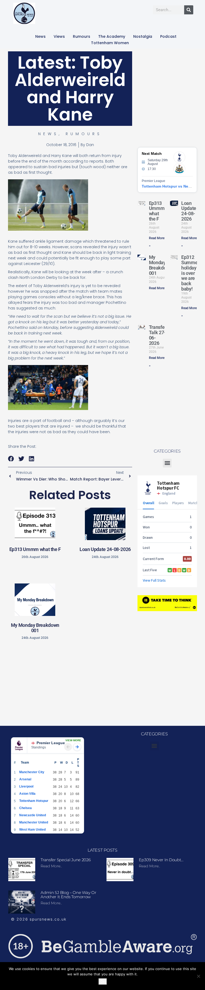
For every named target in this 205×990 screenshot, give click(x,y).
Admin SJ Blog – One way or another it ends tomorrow (68, 895)
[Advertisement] (95, 682)
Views (59, 36)
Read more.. (51, 866)
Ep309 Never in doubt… (161, 859)
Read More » (158, 288)
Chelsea (25, 808)
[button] (11, 458)
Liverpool (26, 786)
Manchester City (31, 772)
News (40, 36)
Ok (102, 981)
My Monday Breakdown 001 (35, 627)
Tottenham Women (110, 42)
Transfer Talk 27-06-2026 (157, 335)
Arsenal (25, 779)
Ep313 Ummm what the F (35, 549)
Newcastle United (32, 815)
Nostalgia (142, 36)
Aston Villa (27, 794)
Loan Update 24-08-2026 (105, 549)
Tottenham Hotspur (33, 801)
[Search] (188, 9)
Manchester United (33, 822)
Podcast (168, 36)
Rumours (81, 36)
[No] (198, 976)
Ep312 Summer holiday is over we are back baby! (190, 273)
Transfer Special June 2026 (65, 859)
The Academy (111, 36)
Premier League (51, 743)
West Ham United (32, 829)
